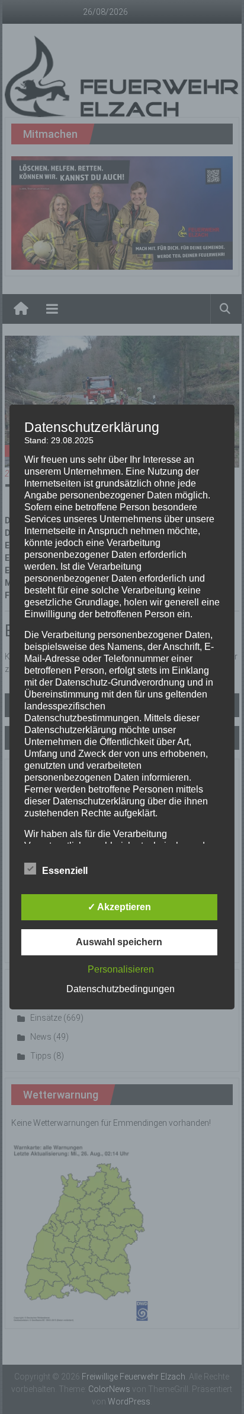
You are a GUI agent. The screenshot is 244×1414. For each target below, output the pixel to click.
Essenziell (65, 871)
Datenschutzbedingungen (120, 989)
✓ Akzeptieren (119, 907)
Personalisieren (121, 969)
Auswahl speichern (119, 942)
